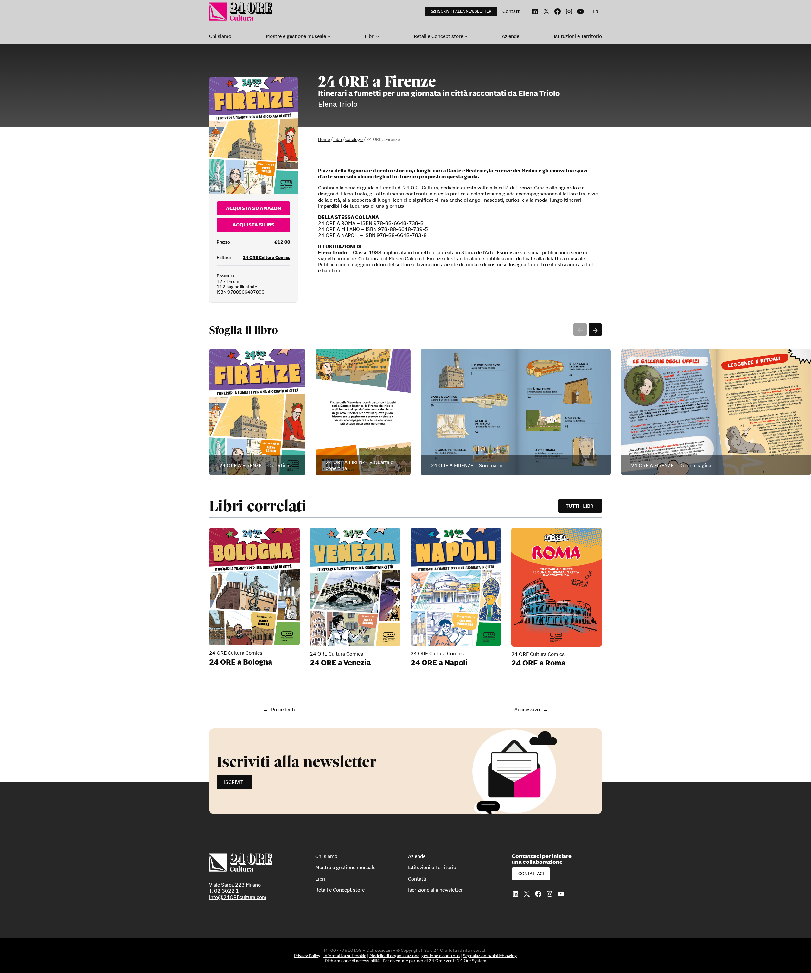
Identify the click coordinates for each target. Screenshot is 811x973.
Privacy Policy (307, 955)
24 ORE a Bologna (240, 662)
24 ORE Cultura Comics (266, 257)
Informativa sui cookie (344, 955)
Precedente (283, 709)
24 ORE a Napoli (439, 662)
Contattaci (531, 873)
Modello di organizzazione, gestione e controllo (414, 955)
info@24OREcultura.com (237, 897)
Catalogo (354, 139)
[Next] (595, 329)
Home (324, 139)
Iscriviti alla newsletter (464, 11)
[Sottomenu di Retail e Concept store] (466, 36)
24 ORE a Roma (538, 663)
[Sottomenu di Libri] (377, 36)
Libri (337, 139)
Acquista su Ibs (253, 224)
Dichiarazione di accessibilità (352, 960)
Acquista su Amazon (253, 208)
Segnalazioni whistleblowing (490, 955)
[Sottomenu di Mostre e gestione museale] (328, 36)
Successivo (527, 709)
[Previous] (580, 329)
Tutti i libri (580, 506)
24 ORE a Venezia (340, 662)
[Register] (405, 771)
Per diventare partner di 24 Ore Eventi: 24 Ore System (434, 960)
